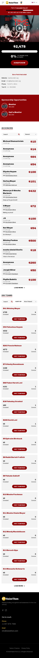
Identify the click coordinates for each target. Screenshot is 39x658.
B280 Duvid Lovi (10, 420)
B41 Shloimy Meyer (11, 308)
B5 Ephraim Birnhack (12, 439)
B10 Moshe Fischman (12, 494)
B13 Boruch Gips (10, 550)
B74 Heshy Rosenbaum (13, 364)
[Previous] (2, 29)
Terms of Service (14, 648)
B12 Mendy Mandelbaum (14, 532)
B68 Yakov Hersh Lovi (12, 383)
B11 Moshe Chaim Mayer (14, 513)
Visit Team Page (19, 319)
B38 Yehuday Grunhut (13, 401)
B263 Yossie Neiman (12, 346)
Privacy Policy (25, 648)
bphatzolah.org (13, 78)
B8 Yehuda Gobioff (11, 476)
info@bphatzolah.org (13, 81)
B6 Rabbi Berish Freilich (14, 457)
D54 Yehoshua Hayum (13, 327)
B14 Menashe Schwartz (14, 569)
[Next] (37, 29)
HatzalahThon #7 (22, 8)
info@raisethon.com (10, 631)
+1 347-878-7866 (9, 624)
